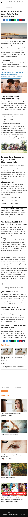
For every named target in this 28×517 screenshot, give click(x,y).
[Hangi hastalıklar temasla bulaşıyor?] (14, 426)
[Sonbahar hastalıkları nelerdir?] (14, 469)
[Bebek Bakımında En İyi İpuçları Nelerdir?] (21, 351)
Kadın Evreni (4, 415)
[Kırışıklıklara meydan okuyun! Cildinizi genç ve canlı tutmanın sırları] (14, 446)
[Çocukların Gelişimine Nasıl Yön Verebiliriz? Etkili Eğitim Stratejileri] (7, 351)
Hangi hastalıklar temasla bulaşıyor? (9, 434)
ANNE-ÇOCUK (9, 7)
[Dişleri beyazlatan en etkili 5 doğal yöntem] (14, 405)
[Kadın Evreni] (14, 2)
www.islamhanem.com (22, 511)
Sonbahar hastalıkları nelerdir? (8, 477)
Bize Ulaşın (23, 514)
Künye (18, 514)
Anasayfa (3, 7)
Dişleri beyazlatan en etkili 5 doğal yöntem (11, 413)
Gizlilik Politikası (6, 514)
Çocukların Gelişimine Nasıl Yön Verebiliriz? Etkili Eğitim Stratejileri (7, 357)
